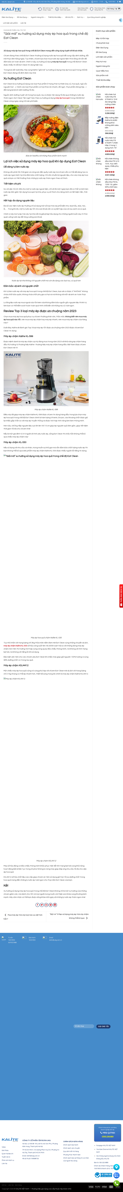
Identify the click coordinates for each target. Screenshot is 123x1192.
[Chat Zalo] (116, 1175)
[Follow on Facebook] (117, 2)
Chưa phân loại (102, 43)
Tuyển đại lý (6, 1157)
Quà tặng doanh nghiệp (96, 17)
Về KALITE (69, 17)
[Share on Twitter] (42, 905)
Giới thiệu (5, 1150)
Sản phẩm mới (102, 75)
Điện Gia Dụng (7, 17)
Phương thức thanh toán (71, 1155)
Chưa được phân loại (12, 30)
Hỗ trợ (4, 1185)
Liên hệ (23, 23)
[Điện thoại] (116, 1183)
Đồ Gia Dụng (22, 17)
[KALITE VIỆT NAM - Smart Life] (12, 9)
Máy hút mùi (101, 62)
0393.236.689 (107, 1137)
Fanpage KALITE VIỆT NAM (105, 1145)
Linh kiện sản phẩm (10, 23)
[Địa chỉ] (116, 1167)
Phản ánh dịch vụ (8, 1160)
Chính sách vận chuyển (71, 1148)
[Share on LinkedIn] (55, 905)
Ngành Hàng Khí (37, 17)
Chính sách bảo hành (70, 1145)
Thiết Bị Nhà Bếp (54, 17)
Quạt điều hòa (102, 71)
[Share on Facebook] (38, 905)
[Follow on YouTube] (120, 2)
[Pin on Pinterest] (50, 905)
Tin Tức (23, 30)
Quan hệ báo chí (7, 1154)
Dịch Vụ (80, 17)
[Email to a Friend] (46, 905)
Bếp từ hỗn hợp (102, 38)
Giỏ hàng (18, 1185)
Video (4, 1147)
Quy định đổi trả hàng (71, 1151)
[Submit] (120, 20)
